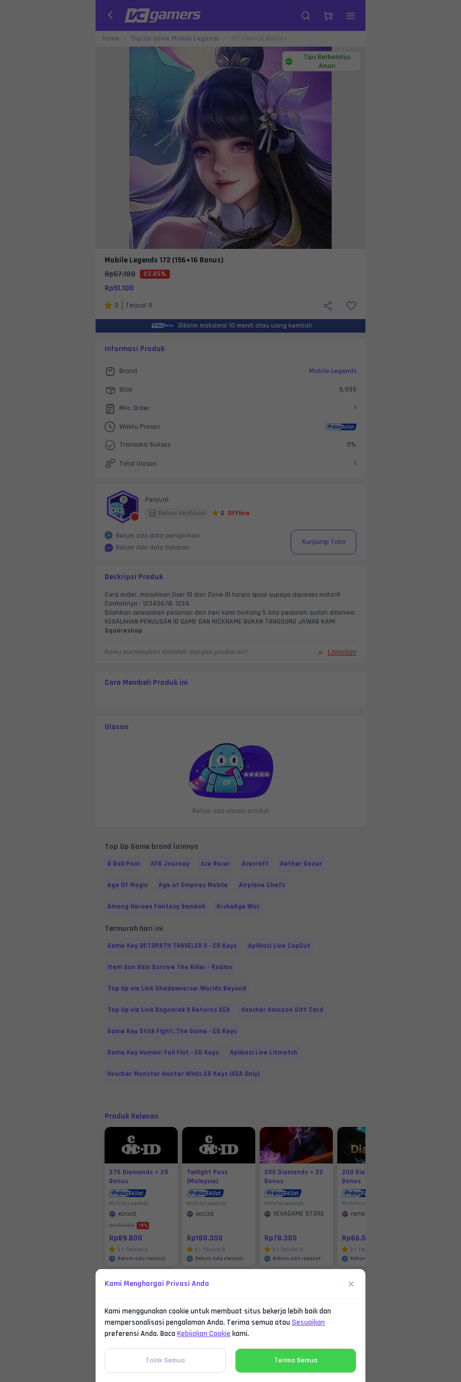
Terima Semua (296, 1360)
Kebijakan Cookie (204, 1334)
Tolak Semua (165, 1360)
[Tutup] (351, 1284)
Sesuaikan (308, 1322)
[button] (230, 691)
